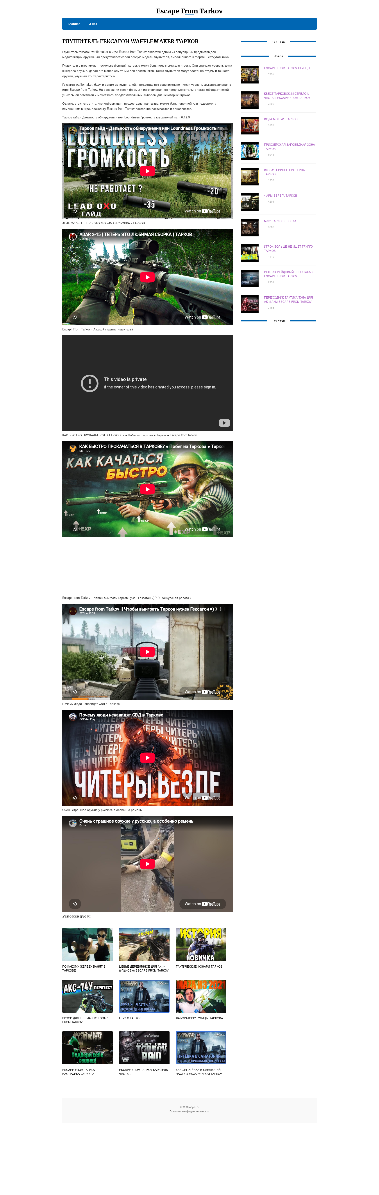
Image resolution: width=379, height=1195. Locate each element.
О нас (93, 23)
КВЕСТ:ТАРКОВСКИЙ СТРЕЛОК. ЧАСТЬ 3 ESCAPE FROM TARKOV (287, 95)
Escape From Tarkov (189, 11)
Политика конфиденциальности (189, 1111)
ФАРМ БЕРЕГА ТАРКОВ (280, 195)
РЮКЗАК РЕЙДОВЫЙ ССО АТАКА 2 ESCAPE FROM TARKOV (288, 274)
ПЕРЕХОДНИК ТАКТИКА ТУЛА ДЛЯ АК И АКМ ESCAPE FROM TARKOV (288, 299)
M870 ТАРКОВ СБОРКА (280, 221)
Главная (74, 23)
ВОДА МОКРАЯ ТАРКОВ (281, 119)
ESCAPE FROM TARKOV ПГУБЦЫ (287, 68)
